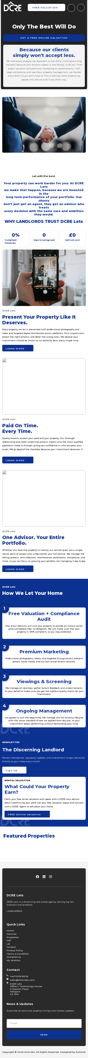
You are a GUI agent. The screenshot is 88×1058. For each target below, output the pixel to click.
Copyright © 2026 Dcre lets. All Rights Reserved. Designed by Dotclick (44, 1052)
